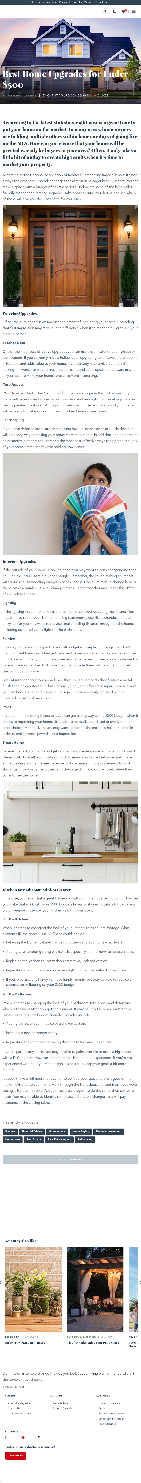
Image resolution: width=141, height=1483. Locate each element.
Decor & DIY (12, 1337)
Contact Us (14, 1408)
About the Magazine (19, 1403)
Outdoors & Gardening (81, 1337)
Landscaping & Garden (111, 1419)
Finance (10, 1131)
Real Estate (34, 1139)
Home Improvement (20, 95)
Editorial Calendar (63, 1408)
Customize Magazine (19, 1413)
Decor (102, 1408)
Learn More (16, 1456)
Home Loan (12, 1139)
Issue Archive (60, 1403)
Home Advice (57, 1131)
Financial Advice (32, 1131)
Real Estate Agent (59, 1139)
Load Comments (70, 1159)
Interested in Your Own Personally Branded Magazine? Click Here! (70, 2)
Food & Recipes (107, 1424)
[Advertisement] (70, 1203)
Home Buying (80, 1131)
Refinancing (85, 1139)
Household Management (112, 1413)
